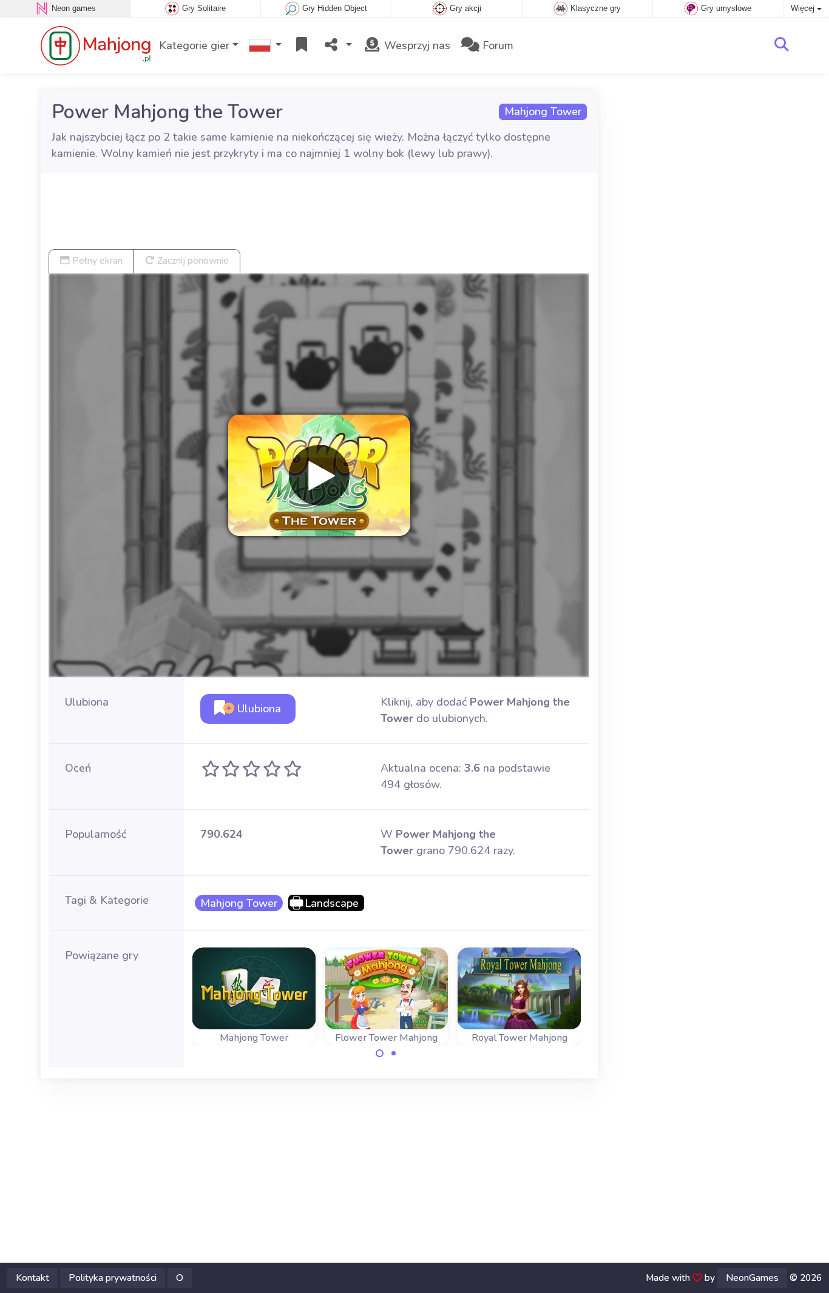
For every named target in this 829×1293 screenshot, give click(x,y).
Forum (496, 45)
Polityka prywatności (113, 1278)
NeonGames (752, 1278)
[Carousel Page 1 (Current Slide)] (380, 1053)
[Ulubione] (301, 45)
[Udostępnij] (336, 45)
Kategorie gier (194, 45)
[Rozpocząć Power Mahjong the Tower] (319, 475)
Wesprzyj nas (415, 45)
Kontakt (32, 1278)
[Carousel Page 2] (393, 1053)
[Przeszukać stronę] (781, 45)
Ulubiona (257, 708)
